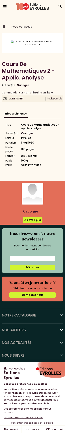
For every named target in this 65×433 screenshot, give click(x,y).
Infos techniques (16, 113)
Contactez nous (32, 295)
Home (4, 26)
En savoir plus (33, 220)
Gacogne (23, 85)
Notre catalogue (22, 26)
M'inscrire (32, 267)
